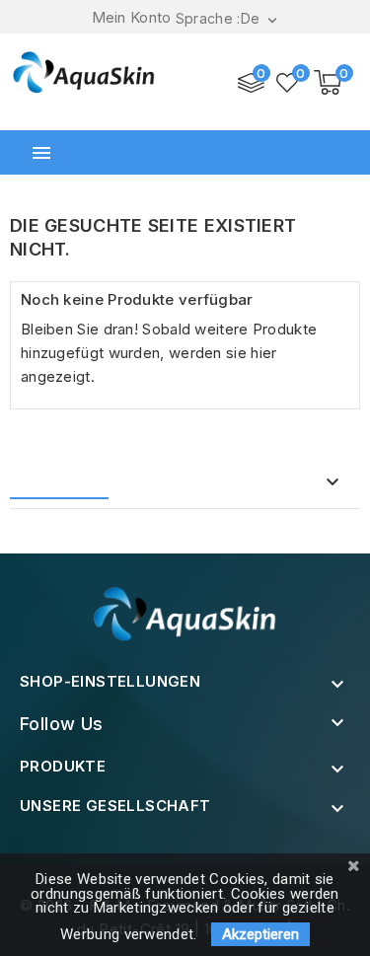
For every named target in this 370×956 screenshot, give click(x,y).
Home (52, 483)
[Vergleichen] (251, 83)
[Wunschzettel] (288, 83)
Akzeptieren (260, 934)
